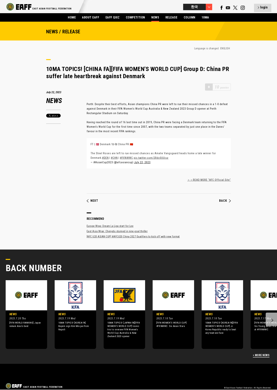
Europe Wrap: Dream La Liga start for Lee (110, 225)
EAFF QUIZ (112, 17)
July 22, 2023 (142, 162)
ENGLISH (225, 48)
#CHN (114, 157)
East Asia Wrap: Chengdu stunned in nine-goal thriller (117, 231)
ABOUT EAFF (90, 17)
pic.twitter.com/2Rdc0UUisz (151, 157)
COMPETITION (135, 17)
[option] (23, 314)
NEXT (94, 200)
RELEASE (171, 17)
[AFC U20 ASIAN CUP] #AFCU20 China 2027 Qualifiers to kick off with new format (133, 236)
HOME (72, 17)
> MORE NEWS (261, 355)
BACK (223, 200)
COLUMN (189, 17)
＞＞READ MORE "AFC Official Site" (209, 179)
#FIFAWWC (126, 157)
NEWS (155, 17)
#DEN (105, 157)
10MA (205, 17)
